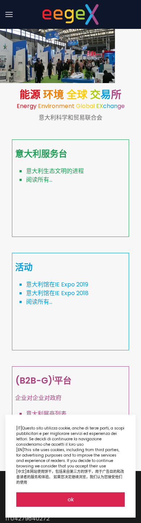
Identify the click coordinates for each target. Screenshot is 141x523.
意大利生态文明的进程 (55, 171)
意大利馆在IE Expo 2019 (57, 284)
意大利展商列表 (46, 414)
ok (71, 499)
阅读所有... (39, 180)
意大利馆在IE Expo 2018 (57, 293)
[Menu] (9, 14)
